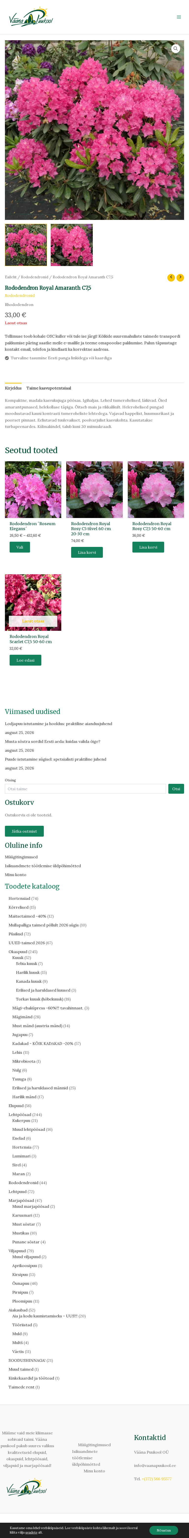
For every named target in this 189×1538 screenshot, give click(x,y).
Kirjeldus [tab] (13, 387)
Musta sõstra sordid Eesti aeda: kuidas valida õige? (52, 741)
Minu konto (15, 874)
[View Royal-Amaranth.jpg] (26, 245)
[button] (175, 48)
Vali (19, 547)
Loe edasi (25, 660)
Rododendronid (34, 277)
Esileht (10, 277)
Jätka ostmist (24, 831)
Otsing (10, 780)
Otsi (176, 788)
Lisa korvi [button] (87, 552)
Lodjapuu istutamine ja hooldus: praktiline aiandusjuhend (58, 723)
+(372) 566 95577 (157, 1478)
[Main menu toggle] (179, 17)
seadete (31, 1532)
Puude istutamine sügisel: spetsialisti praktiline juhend (55, 759)
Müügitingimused (21, 856)
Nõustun (164, 1530)
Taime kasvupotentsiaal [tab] (49, 387)
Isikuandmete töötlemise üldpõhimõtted (43, 865)
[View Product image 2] (72, 245)
